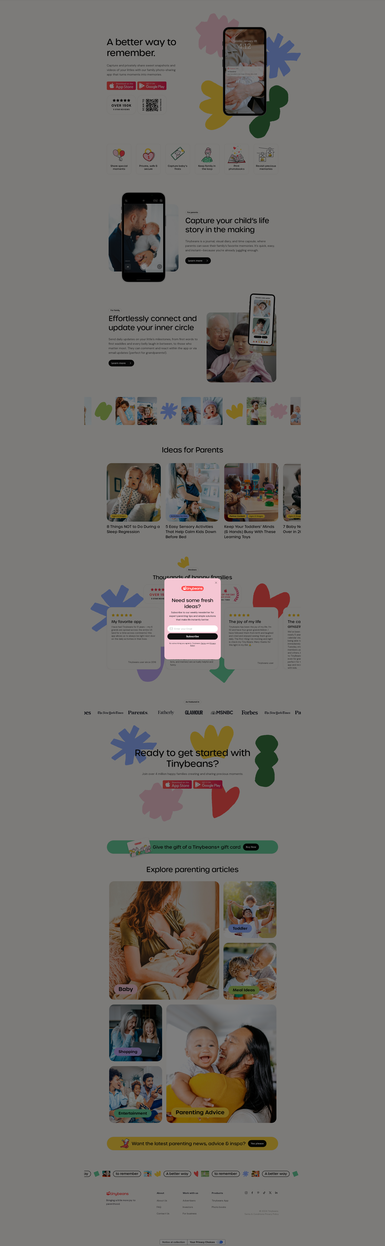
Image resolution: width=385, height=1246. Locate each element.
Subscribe (192, 636)
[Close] (216, 583)
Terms (203, 643)
